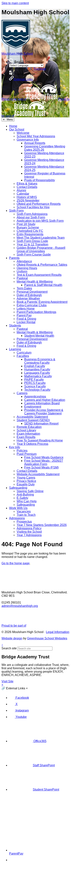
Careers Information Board (42, 403)
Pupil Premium (27, 454)
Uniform (22, 271)
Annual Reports (34, 143)
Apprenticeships (35, 396)
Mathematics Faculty (38, 376)
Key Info (14, 447)
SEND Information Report (41, 423)
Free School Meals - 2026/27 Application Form (43, 462)
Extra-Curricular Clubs (32, 305)
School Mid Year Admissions (36, 136)
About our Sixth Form (31, 217)
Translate (40, 68)
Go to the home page (16, 563)
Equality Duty (26, 484)
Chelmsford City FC (30, 230)
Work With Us (18, 508)
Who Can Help (27, 501)
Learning (15, 349)
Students (15, 325)
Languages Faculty (37, 372)
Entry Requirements (30, 234)
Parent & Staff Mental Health (43, 285)
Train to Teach (26, 514)
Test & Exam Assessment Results (39, 274)
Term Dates (24, 288)
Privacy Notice (26, 481)
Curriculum (24, 352)
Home (13, 126)
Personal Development (32, 291)
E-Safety (22, 497)
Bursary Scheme (28, 227)
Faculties (23, 356)
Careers (22, 393)
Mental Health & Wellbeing (35, 281)
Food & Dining (26, 318)
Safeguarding (18, 487)
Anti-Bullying (25, 494)
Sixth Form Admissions (32, 214)
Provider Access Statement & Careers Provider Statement (43, 411)
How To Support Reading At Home (40, 440)
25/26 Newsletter (28, 200)
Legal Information (57, 632)
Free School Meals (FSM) (41, 467)
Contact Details (27, 187)
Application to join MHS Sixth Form (40, 220)
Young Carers (26, 477)
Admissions (17, 518)
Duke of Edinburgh (29, 295)
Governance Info (28, 139)
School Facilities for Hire (33, 207)
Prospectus (24, 521)
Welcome (23, 132)
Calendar (23, 193)
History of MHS (27, 197)
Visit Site (7, 681)
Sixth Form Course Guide (34, 254)
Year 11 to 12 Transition (32, 244)
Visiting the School (29, 531)
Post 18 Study (26, 224)
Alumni (21, 190)
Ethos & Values (27, 183)
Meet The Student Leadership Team (41, 237)
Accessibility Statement (32, 416)
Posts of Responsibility (39, 180)
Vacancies (24, 511)
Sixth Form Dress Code (32, 241)
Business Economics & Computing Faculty (39, 361)
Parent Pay (24, 315)
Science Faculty (35, 386)
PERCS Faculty (35, 383)
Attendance (24, 261)
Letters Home (26, 308)
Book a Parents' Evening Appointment (42, 301)
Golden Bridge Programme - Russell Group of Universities (41, 249)
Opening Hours (27, 268)
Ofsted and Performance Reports (39, 203)
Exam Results (26, 437)
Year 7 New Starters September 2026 (42, 525)
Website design (12, 638)
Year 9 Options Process (32, 443)
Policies (22, 450)
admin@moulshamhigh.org (20, 605)
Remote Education (29, 427)
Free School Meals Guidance (43, 457)
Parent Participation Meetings (36, 312)
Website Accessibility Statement (38, 474)
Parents (14, 258)
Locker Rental (26, 322)
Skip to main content (15, 3)
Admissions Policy (29, 528)
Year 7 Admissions (29, 535)
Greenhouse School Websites (47, 638)
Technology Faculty (37, 389)
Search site (9, 648)
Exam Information (28, 433)
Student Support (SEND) (33, 420)
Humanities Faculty (37, 369)
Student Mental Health (39, 335)
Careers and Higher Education (44, 399)
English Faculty (34, 366)
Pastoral (22, 278)
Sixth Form (16, 210)
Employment (32, 406)
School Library (26, 430)
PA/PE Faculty (34, 379)
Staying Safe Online (30, 491)
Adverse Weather (28, 298)
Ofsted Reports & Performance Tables (42, 264)
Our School (16, 129)
